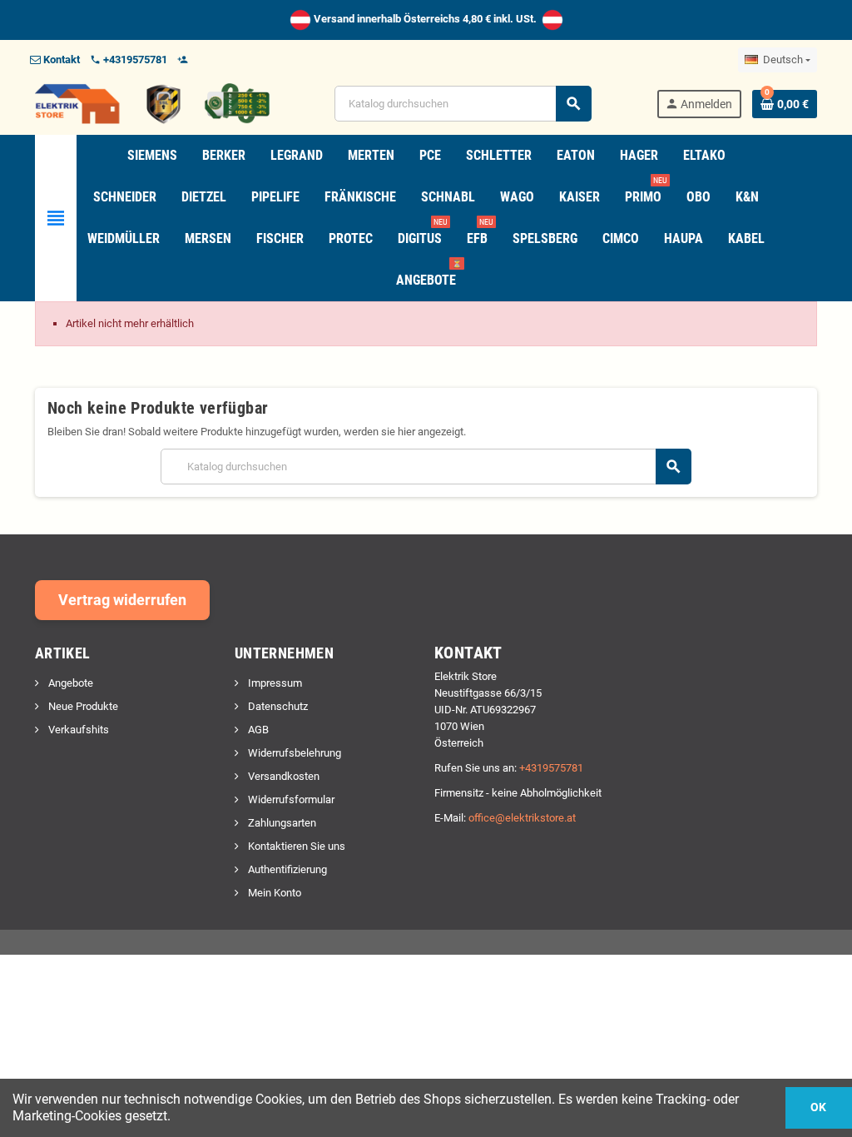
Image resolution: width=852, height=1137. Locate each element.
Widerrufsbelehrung (293, 753)
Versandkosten (282, 776)
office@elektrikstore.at (522, 818)
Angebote (69, 683)
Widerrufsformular (289, 799)
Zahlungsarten (280, 823)
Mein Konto (273, 892)
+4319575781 (551, 768)
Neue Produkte (82, 706)
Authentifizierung (286, 869)
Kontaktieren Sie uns (295, 846)
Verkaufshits (77, 729)
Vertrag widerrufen (122, 599)
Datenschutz (276, 706)
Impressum (273, 683)
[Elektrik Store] (152, 103)
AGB (257, 729)
